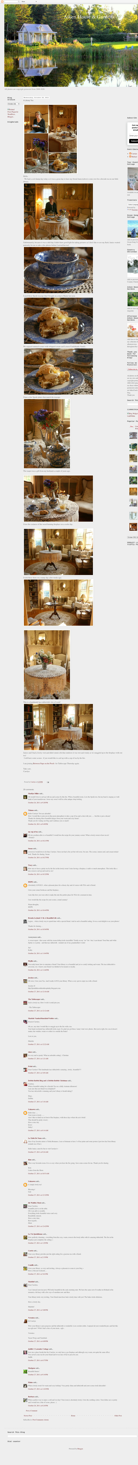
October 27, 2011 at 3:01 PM (38, 1274)
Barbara (31, 1396)
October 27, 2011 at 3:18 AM (38, 1101)
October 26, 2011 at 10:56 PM (38, 929)
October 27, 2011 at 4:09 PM (38, 1341)
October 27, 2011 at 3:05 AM (38, 1073)
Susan (30, 848)
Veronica (31, 1317)
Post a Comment (31, 1410)
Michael (134, 157)
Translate (135, 210)
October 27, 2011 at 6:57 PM (38, 1360)
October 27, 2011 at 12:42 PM (38, 1226)
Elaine (30, 1382)
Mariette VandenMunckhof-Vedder (41, 1018)
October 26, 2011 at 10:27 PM (38, 857)
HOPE (30, 882)
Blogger (80, 1448)
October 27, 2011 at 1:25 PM (38, 1243)
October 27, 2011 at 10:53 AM (38, 1173)
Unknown (31, 1109)
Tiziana (31, 810)
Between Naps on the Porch (44, 763)
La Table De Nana (35, 1138)
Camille (31, 1265)
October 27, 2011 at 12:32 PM (38, 1195)
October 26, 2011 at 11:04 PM (38, 953)
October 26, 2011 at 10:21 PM (38, 841)
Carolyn (134, 154)
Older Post (118, 1415)
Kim (29, 1159)
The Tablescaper (34, 999)
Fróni (30, 1066)
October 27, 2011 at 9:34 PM (38, 1374)
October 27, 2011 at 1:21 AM (38, 1058)
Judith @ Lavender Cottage (38, 1349)
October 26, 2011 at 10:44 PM (38, 910)
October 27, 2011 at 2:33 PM (38, 1257)
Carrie (30, 1250)
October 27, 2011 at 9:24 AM (38, 1152)
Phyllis (30, 961)
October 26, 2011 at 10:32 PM (38, 874)
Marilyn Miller (33, 793)
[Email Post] (47, 782)
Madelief (31, 1281)
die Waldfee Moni (34, 1202)
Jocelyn (31, 977)
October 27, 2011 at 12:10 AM (38, 991)
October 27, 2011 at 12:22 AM (38, 1044)
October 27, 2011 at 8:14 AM (38, 1130)
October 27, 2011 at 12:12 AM (38, 1010)
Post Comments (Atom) (41, 1420)
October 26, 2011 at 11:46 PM (38, 970)
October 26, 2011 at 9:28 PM (38, 802)
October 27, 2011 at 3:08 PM (38, 1310)
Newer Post (28, 1415)
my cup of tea (33, 831)
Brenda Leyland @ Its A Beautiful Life (42, 918)
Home (73, 1415)
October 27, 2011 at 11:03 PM (38, 1389)
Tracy (30, 865)
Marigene (31, 1368)
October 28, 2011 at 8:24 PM (38, 1405)
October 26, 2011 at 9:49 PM (38, 824)
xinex (30, 1052)
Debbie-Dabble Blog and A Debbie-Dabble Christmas (47, 1080)
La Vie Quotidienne (35, 1234)
